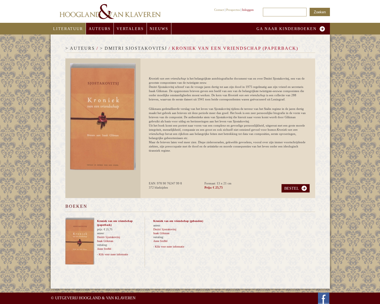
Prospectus (233, 9)
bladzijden (161, 187)
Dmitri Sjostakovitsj (108, 237)
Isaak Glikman (105, 241)
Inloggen (248, 9)
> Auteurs (80, 48)
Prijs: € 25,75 (213, 187)
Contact (219, 9)
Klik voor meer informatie (113, 254)
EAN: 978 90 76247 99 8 (165, 183)
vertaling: (102, 244)
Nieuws (159, 29)
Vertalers (130, 29)
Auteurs (100, 29)
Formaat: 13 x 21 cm (217, 183)
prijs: (100, 229)
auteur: (101, 233)
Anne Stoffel (104, 248)
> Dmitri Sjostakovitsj (133, 48)
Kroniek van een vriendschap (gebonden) (178, 221)
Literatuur (68, 29)
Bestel (291, 188)
